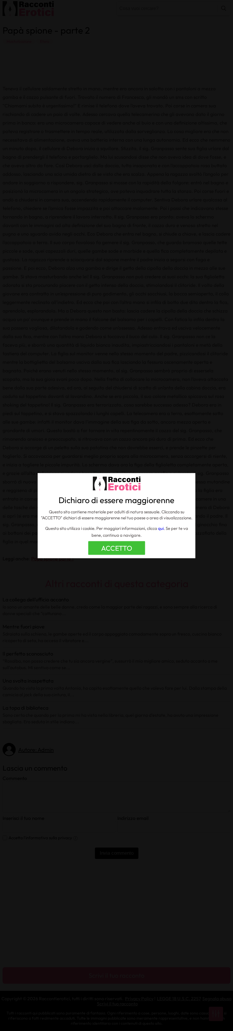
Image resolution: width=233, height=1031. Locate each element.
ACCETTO (116, 548)
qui (161, 528)
